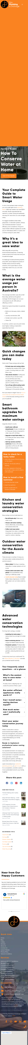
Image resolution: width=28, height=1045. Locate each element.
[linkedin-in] (20, 1021)
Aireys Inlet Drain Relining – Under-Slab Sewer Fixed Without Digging (11, 798)
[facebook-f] (6, 1021)
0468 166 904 (8, 987)
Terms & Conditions (6, 954)
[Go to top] (4, 1041)
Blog (2, 940)
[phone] (2, 987)
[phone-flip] (24, 1026)
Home (2, 938)
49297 (13, 1016)
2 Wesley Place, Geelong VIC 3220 (14, 994)
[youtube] (15, 1021)
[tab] (14, 680)
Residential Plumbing (6, 973)
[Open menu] (22, 4)
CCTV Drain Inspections (7, 967)
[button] (8, 176)
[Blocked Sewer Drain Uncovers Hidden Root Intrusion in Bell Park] (23, 823)
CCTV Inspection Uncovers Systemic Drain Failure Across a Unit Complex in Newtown (10, 806)
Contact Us (4, 948)
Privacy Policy (4, 952)
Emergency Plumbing (7, 969)
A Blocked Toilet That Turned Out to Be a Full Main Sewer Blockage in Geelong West (10, 815)
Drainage (4, 837)
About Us (3, 946)
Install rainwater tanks (11, 577)
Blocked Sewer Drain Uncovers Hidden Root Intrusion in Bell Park (10, 822)
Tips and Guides (6, 846)
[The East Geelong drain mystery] (23, 794)
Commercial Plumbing (7, 965)
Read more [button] (6, 907)
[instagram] (10, 1021)
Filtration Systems (6, 839)
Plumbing (4, 844)
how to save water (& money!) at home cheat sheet (13, 394)
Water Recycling (6, 849)
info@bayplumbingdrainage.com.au (15, 991)
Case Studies (5, 834)
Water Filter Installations (7, 975)
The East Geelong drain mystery (10, 792)
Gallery (3, 942)
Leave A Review (5, 950)
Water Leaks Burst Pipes (7, 977)
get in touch (17, 766)
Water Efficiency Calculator (12, 658)
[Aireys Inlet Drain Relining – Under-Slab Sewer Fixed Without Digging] (23, 799)
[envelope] (2, 990)
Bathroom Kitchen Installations (9, 961)
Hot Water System (6, 841)
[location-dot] (2, 994)
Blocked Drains (5, 963)
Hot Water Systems (6, 971)
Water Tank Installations (7, 979)
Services (3, 944)
